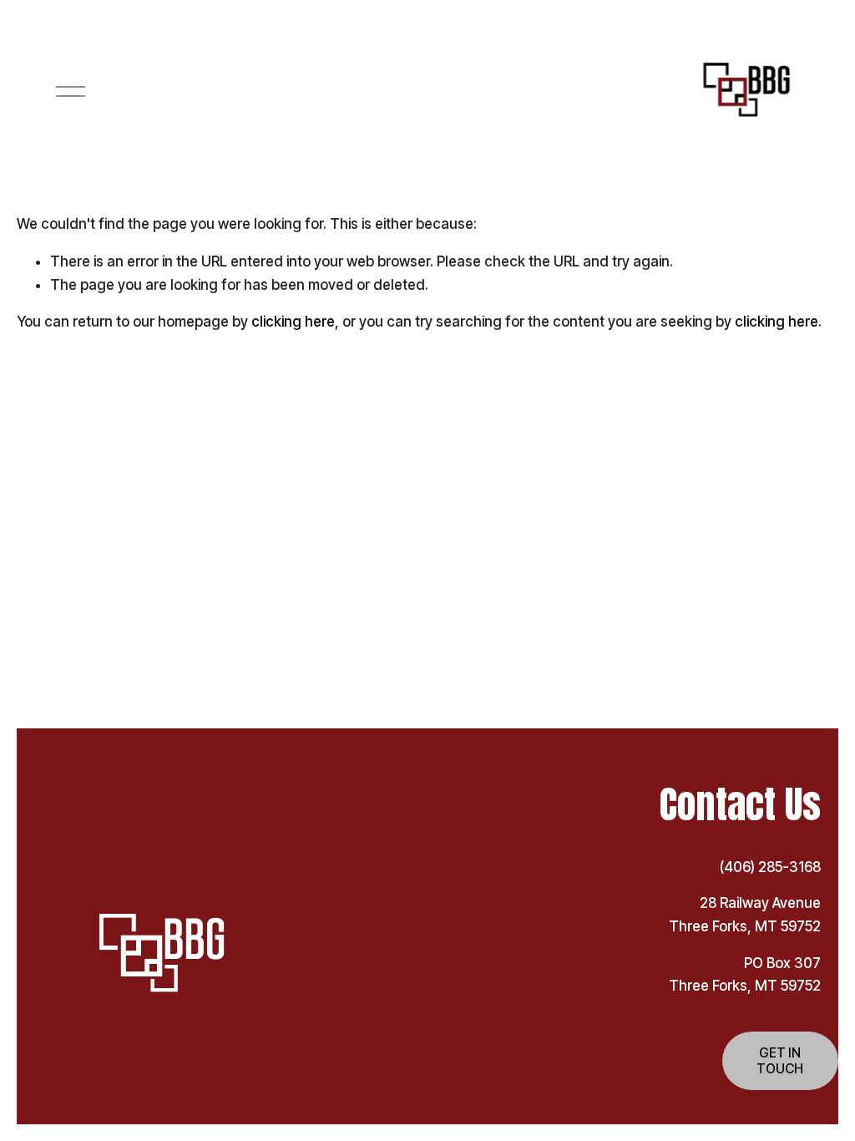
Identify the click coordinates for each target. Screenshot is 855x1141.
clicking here (293, 321)
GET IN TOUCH (779, 1061)
